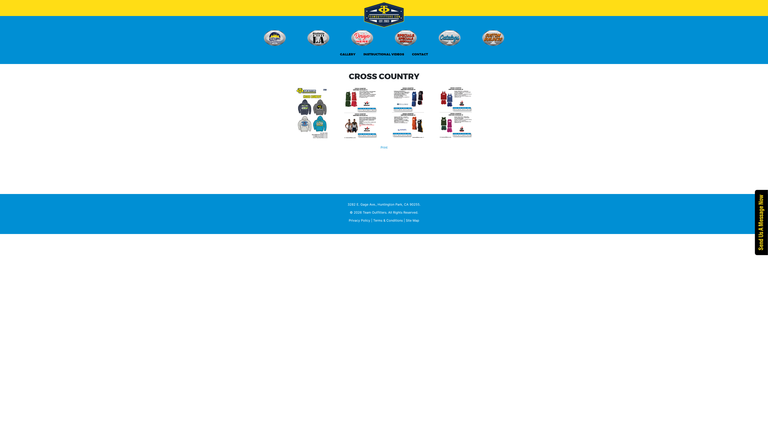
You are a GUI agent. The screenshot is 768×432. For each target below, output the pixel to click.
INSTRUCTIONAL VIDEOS (383, 54)
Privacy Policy (359, 220)
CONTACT (420, 54)
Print (384, 147)
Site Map (412, 220)
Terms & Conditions (388, 220)
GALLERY (347, 54)
